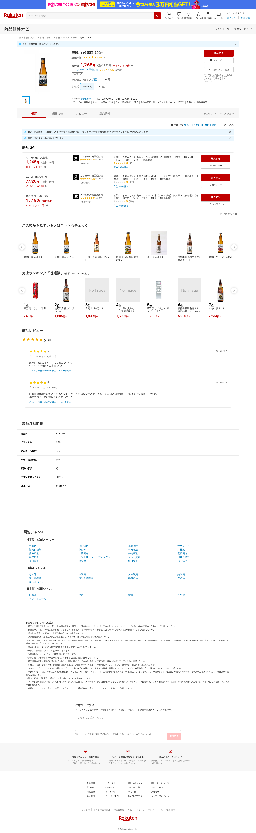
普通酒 (66, 37)
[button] (179, 15)
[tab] (34, 113)
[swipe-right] (234, 247)
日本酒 (56, 37)
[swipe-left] (22, 247)
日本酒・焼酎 (43, 37)
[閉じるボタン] (235, 44)
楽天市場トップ (26, 37)
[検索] (157, 15)
